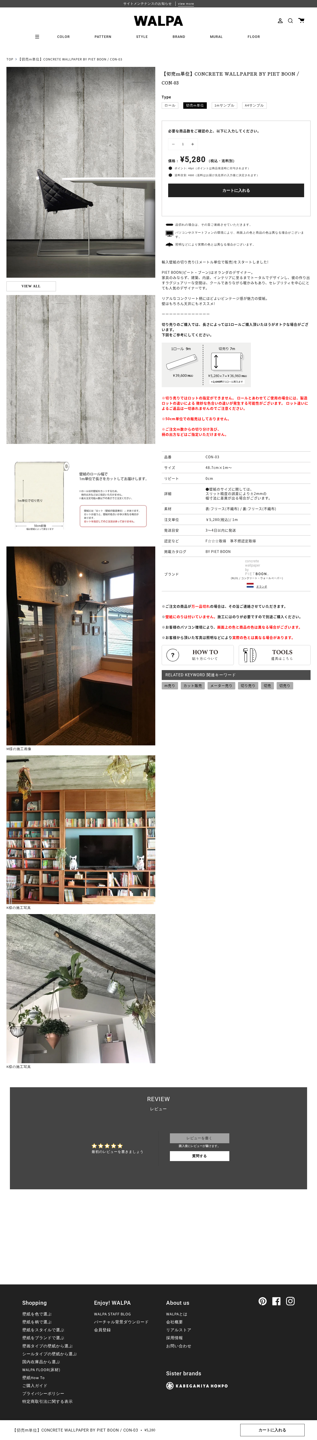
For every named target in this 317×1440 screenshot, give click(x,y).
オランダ (261, 586)
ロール (170, 105)
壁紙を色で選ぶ (37, 1314)
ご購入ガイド (35, 1385)
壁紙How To (33, 1378)
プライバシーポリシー (43, 1393)
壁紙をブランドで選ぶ (43, 1338)
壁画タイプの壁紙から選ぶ (47, 1346)
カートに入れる (236, 190)
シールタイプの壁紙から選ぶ (49, 1354)
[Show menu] (39, 36)
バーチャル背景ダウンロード (121, 1322)
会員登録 (102, 1330)
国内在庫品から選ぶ (41, 1362)
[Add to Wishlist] (236, 205)
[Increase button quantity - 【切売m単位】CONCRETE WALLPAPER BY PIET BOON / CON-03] (192, 144)
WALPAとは (176, 1314)
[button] (290, 20)
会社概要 (174, 1322)
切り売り (248, 685)
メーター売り (221, 685)
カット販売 (193, 685)
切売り (285, 685)
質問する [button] (199, 1156)
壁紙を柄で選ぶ (37, 1322)
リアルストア (178, 1330)
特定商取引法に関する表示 (47, 1401)
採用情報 (174, 1338)
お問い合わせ (178, 1346)
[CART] (301, 20)
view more (186, 3)
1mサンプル (224, 105)
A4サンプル (254, 105)
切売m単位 (195, 105)
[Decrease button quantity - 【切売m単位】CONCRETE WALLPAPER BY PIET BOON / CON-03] (174, 144)
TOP (9, 59)
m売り (169, 685)
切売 (267, 685)
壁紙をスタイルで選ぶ (43, 1330)
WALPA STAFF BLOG (112, 1314)
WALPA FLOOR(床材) (41, 1370)
